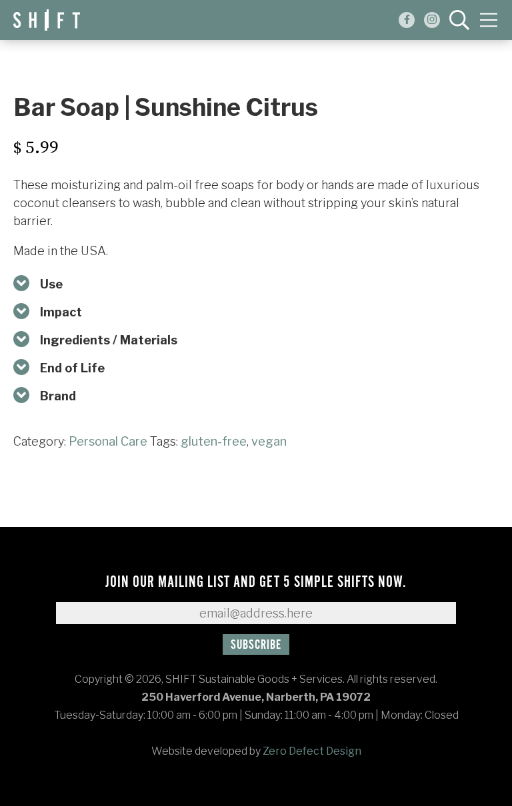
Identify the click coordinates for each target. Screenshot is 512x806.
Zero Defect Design (312, 751)
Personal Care (108, 441)
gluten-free (214, 441)
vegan (269, 441)
